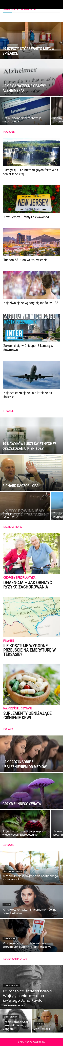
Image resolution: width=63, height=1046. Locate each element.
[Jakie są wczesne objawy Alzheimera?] (31, 86)
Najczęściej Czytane (17, 708)
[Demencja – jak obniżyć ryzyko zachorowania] (31, 553)
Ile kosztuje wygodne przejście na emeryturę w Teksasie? (29, 650)
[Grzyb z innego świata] (31, 800)
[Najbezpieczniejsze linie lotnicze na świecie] (31, 374)
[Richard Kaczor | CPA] (31, 482)
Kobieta (7, 904)
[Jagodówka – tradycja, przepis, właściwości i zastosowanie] (25, 827)
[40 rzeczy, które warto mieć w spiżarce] (31, 49)
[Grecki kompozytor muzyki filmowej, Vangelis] (15, 1021)
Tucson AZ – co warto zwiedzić (25, 260)
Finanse (8, 640)
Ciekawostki (9, 938)
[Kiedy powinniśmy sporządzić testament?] (25, 509)
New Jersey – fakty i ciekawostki (26, 217)
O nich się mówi (11, 985)
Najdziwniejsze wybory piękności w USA (30, 303)
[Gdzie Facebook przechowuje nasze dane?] (25, 114)
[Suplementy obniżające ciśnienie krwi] (31, 684)
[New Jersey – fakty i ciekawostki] (31, 199)
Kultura (39, 1024)
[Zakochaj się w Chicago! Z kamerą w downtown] (31, 328)
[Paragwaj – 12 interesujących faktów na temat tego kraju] (31, 152)
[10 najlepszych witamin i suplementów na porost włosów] (31, 901)
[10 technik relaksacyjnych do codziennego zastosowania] (31, 868)
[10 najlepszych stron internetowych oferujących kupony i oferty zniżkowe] (31, 935)
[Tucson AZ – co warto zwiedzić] (31, 242)
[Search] (58, 4)
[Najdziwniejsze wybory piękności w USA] (31, 285)
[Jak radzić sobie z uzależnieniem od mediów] (31, 762)
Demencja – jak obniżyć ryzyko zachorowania (27, 584)
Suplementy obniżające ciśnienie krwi (27, 715)
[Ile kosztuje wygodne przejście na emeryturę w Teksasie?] (31, 617)
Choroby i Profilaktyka (19, 577)
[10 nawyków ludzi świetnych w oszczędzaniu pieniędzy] (31, 444)
